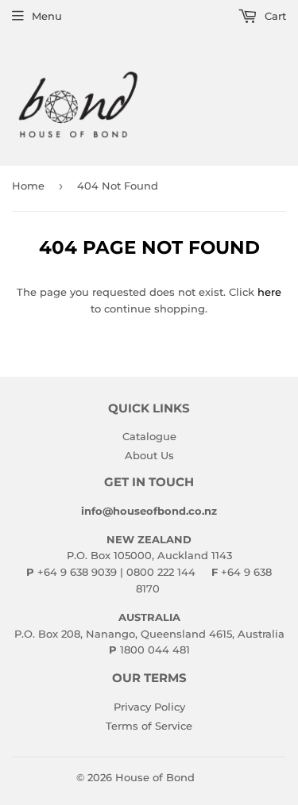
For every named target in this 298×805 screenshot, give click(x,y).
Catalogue (149, 436)
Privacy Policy (149, 706)
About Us (149, 455)
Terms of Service (149, 725)
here (269, 292)
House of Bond (155, 777)
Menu (47, 16)
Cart (273, 16)
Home (28, 185)
